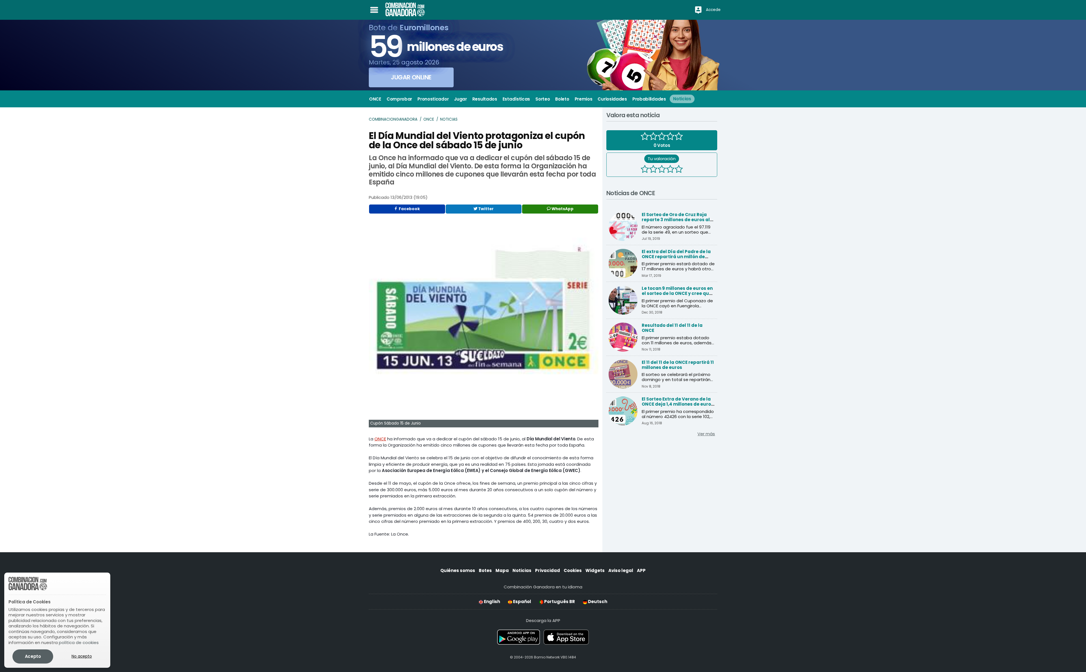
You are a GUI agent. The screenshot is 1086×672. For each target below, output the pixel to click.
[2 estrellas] (653, 170)
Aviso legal (620, 570)
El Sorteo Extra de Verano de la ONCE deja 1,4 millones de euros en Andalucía (678, 404)
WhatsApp (562, 209)
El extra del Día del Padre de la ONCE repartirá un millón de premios (676, 257)
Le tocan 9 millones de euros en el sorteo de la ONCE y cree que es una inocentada (677, 293)
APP (641, 570)
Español (521, 601)
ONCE (428, 119)
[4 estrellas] (670, 170)
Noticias (449, 119)
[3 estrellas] (662, 170)
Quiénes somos (457, 570)
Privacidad (547, 570)
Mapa (502, 570)
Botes (485, 570)
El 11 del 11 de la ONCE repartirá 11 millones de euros (678, 364)
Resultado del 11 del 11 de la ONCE (672, 327)
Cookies (573, 570)
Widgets (595, 570)
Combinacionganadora (393, 119)
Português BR (559, 601)
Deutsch (597, 601)
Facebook (409, 209)
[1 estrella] (645, 170)
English (491, 601)
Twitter (485, 209)
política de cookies (79, 642)
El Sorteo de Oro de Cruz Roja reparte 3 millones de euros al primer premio (676, 220)
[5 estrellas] (679, 170)
